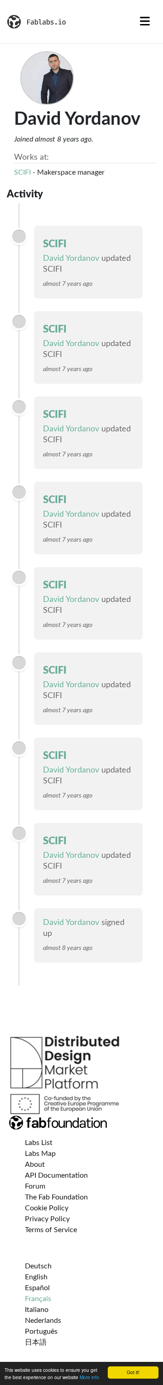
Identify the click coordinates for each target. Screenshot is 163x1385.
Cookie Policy (46, 1208)
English (36, 1277)
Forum (35, 1186)
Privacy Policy (47, 1219)
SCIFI (22, 172)
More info (89, 1377)
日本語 (36, 1342)
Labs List (39, 1142)
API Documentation (56, 1175)
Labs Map (40, 1153)
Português (41, 1331)
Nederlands (43, 1320)
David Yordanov (71, 258)
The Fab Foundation (56, 1197)
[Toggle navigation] (145, 22)
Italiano (36, 1309)
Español (37, 1288)
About (35, 1164)
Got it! (133, 1372)
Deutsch (38, 1266)
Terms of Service (51, 1229)
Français (38, 1298)
